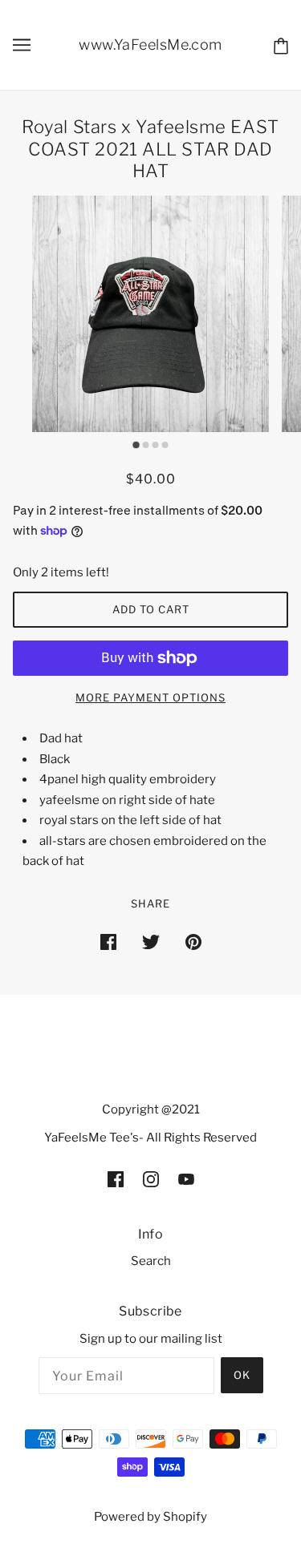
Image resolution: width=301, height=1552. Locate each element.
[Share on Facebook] (108, 941)
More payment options (150, 697)
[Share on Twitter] (151, 941)
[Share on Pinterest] (193, 941)
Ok (242, 1374)
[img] (115, 1179)
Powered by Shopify (150, 1517)
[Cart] (281, 45)
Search (151, 1261)
